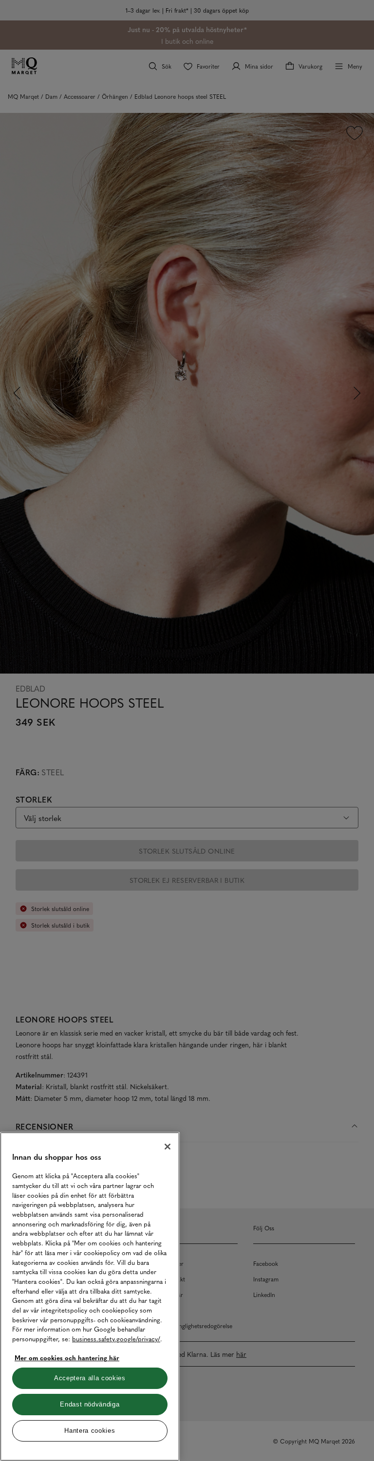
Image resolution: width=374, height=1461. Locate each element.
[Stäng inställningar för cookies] (167, 1146)
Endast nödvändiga (89, 1404)
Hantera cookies (89, 1430)
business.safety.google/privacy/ (116, 1338)
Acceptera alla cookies (89, 1378)
